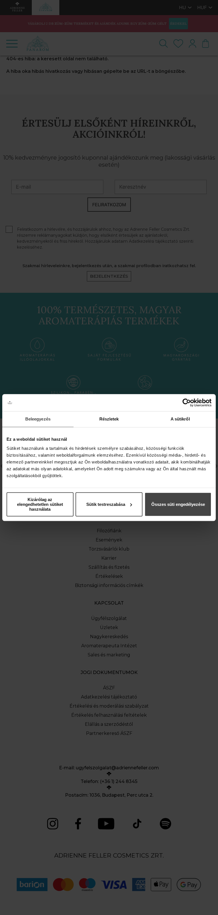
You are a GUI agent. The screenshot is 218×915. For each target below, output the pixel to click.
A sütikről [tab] (180, 419)
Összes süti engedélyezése (178, 504)
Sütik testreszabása (105, 504)
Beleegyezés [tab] (38, 419)
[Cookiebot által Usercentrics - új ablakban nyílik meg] (186, 402)
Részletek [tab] (109, 419)
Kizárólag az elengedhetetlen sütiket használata (40, 504)
